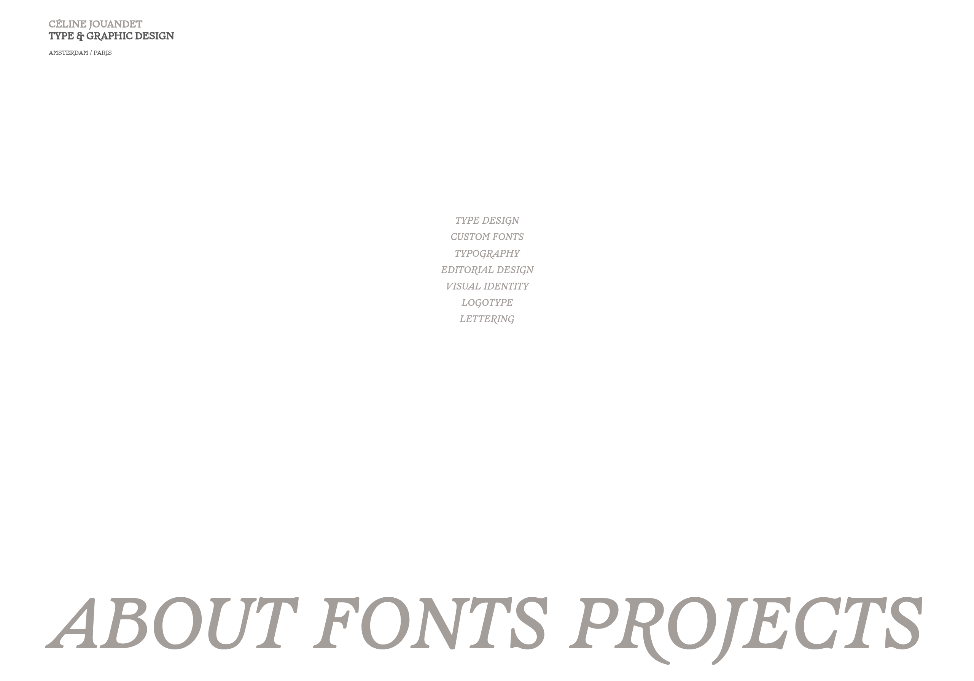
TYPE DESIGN (487, 221)
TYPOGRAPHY (487, 254)
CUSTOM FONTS (487, 237)
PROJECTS (747, 630)
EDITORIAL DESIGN (487, 270)
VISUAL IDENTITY (487, 287)
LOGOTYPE (487, 303)
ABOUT (171, 630)
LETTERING (487, 320)
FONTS (431, 630)
